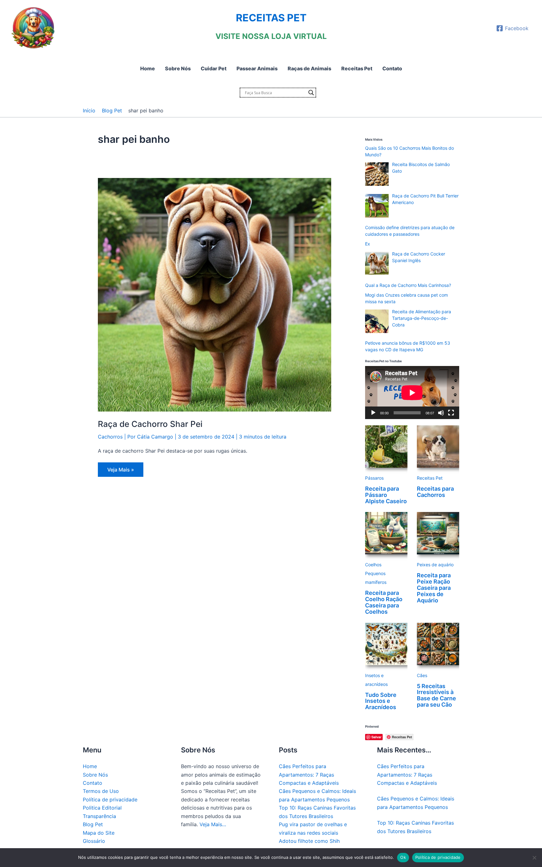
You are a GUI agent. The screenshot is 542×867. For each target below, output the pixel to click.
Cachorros (110, 437)
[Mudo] (441, 413)
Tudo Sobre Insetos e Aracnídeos (380, 701)
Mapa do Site (98, 833)
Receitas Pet (430, 478)
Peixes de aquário (435, 564)
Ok (403, 857)
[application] (412, 392)
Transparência (99, 816)
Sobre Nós (95, 775)
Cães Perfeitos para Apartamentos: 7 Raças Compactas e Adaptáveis (309, 774)
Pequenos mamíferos (375, 578)
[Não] (534, 857)
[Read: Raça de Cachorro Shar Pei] (214, 294)
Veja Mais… (212, 824)
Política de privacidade (110, 799)
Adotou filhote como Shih (309, 841)
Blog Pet (93, 824)
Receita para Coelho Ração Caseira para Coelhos (383, 602)
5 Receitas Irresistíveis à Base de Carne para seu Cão (436, 695)
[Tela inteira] (451, 413)
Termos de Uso (101, 791)
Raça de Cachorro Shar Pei (150, 424)
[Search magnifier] (311, 92)
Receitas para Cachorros (435, 491)
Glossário (94, 841)
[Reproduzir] (373, 413)
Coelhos (373, 564)
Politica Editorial (102, 808)
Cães (422, 675)
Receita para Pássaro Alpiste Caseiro (386, 494)
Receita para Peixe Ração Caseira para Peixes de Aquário (434, 587)
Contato (92, 783)
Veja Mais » (120, 471)
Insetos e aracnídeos (376, 680)
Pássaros (374, 478)
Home (90, 766)
